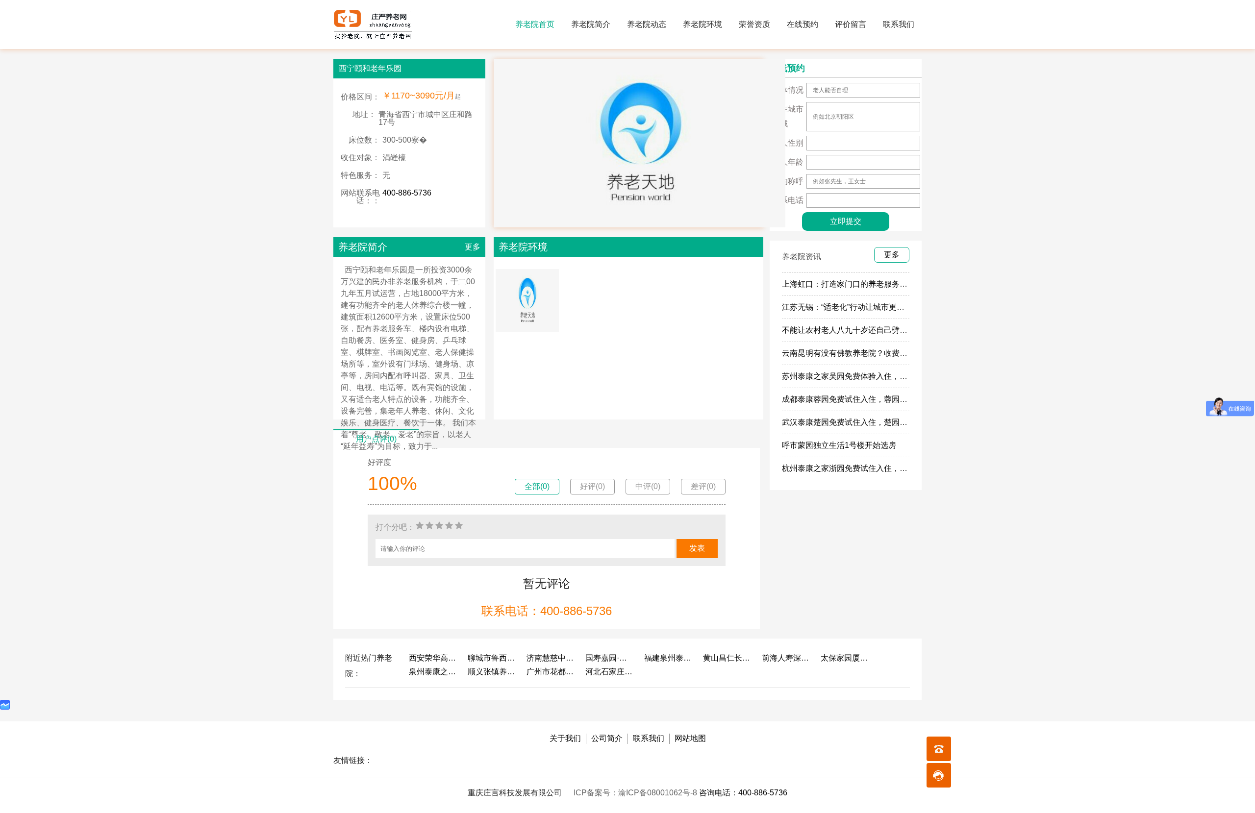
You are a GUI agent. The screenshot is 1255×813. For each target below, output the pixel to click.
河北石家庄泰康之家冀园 (609, 671)
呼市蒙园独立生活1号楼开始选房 (839, 445)
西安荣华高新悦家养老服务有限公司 (433, 658)
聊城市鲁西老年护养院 (492, 658)
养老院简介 (590, 24)
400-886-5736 (406, 193)
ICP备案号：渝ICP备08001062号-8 (636, 792)
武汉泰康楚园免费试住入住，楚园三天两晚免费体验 (872, 422)
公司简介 (607, 738)
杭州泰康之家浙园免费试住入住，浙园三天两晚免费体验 (880, 468)
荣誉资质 (754, 24)
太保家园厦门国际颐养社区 (845, 658)
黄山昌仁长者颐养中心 (727, 658)
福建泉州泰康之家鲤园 (668, 658)
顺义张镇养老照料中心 (492, 671)
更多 (472, 247)
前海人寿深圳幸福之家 (786, 658)
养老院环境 (702, 24)
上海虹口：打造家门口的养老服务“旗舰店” (855, 284)
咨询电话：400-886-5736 (743, 792)
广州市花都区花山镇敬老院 (551, 671)
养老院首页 (534, 24)
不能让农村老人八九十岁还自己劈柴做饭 (852, 330)
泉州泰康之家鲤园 (433, 671)
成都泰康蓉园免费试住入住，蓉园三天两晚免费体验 (872, 399)
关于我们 (565, 738)
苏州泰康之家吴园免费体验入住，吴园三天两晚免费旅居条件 (888, 376)
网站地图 (690, 738)
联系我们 (898, 24)
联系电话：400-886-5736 (546, 610)
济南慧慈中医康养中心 (551, 658)
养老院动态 (646, 24)
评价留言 (850, 24)
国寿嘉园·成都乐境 (609, 658)
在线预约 (802, 24)
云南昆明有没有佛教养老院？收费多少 (848, 353)
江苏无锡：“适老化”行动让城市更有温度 (851, 307)
